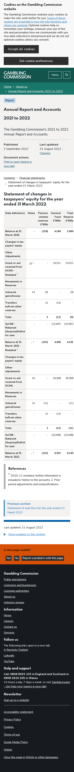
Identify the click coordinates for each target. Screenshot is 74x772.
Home (7, 87)
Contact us (10, 627)
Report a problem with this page (42, 558)
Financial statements (32, 178)
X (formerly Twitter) (16, 650)
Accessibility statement (18, 712)
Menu (55, 75)
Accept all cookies (21, 49)
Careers (8, 621)
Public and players (15, 579)
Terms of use (12, 735)
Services (9, 633)
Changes (45, 153)
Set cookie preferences (36, 61)
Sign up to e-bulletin (16, 700)
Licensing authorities (16, 591)
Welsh (8, 750)
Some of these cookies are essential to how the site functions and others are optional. (35, 21)
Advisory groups (14, 602)
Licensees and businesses (20, 585)
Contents (9, 178)
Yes (8, 558)
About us (21, 87)
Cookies (9, 727)
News (7, 615)
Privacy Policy (12, 720)
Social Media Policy (16, 742)
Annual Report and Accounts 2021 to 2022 (35, 91)
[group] (37, 535)
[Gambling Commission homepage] (17, 78)
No (17, 558)
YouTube (9, 661)
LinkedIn (9, 656)
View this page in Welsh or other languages (31, 757)
